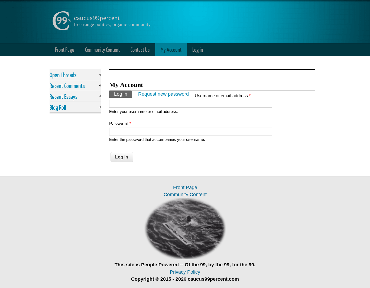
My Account (171, 49)
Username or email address (223, 95)
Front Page (64, 49)
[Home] (61, 28)
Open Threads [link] (63, 75)
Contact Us (140, 49)
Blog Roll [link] (58, 107)
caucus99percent (97, 17)
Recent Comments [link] (67, 85)
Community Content (102, 49)
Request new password (163, 94)
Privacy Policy (185, 272)
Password (120, 123)
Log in (197, 49)
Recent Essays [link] (63, 96)
